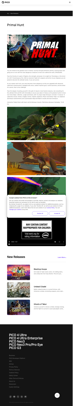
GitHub (11, 364)
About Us (12, 381)
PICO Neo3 (17, 341)
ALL (8, 13)
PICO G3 (15, 348)
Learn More (61, 257)
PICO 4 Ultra (18, 335)
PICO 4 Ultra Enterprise (26, 338)
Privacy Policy (13, 367)
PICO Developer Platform (17, 358)
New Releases (14, 13)
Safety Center (13, 375)
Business (12, 355)
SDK (10, 361)
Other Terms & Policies (16, 378)
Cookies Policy (13, 373)
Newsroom (12, 384)
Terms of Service (14, 370)
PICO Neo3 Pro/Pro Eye (26, 344)
